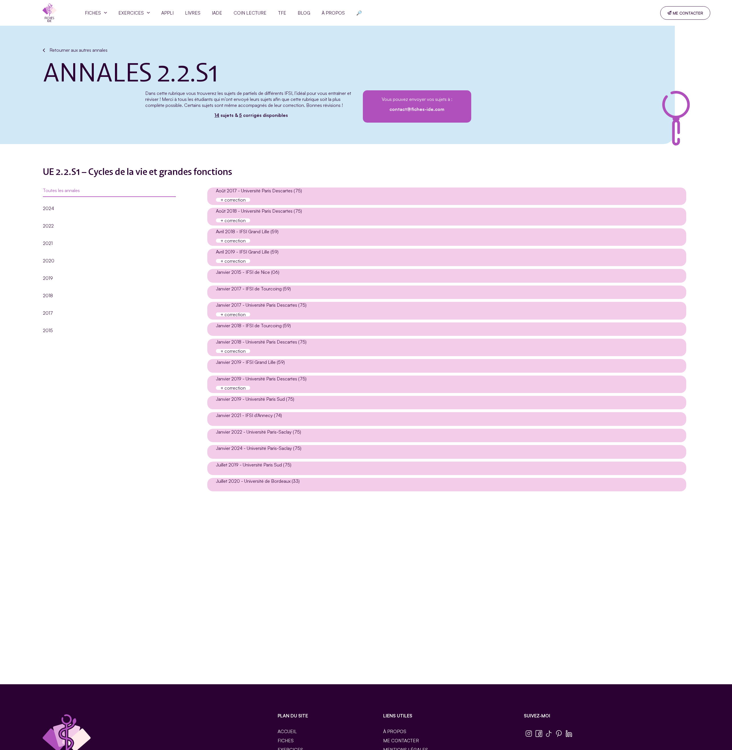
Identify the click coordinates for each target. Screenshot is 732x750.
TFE (282, 13)
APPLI (167, 13)
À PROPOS (333, 13)
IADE (217, 13)
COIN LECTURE (250, 13)
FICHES (93, 13)
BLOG (304, 13)
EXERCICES (131, 13)
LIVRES (192, 13)
